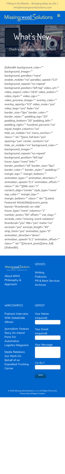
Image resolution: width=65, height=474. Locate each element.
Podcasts (41, 276)
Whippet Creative (37, 393)
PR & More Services (47, 280)
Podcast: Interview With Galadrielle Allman (16, 318)
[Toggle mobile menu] (58, 15)
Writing (39, 272)
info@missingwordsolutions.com (32, 7)
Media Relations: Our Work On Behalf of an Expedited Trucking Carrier (17, 360)
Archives (40, 284)
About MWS (12, 276)
